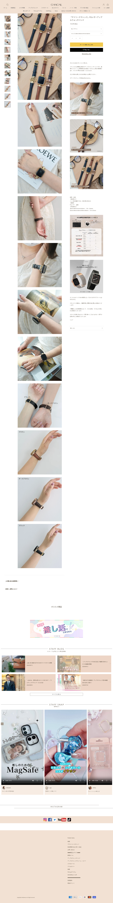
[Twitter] (77, 319)
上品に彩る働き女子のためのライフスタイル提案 (39, 663)
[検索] (7, 5)
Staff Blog (48, 11)
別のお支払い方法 (86, 54)
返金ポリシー (71, 883)
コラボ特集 (22, 8)
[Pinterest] (79, 319)
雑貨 (69, 869)
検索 (69, 841)
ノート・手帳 (73, 8)
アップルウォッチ (33, 8)
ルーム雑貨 (106, 8)
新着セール (70, 855)
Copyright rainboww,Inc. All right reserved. (26, 897)
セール (64, 8)
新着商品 (13, 8)
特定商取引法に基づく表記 (74, 847)
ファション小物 (96, 8)
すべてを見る (56, 694)
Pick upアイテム (38, 11)
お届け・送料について (11, 589)
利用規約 (70, 880)
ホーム (5, 8)
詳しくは (72, 328)
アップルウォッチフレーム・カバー (77, 861)
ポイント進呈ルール (85, 11)
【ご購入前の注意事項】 (11, 581)
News (56, 11)
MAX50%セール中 (72, 875)
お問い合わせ (71, 850)
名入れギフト (55, 8)
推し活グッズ (26, 11)
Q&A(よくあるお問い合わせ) (68, 11)
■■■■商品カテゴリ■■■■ (74, 852)
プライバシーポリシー (73, 844)
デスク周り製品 (84, 8)
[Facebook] (74, 319)
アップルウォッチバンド (74, 858)
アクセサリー (71, 866)
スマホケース (44, 8)
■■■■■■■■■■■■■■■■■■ (74, 877)
